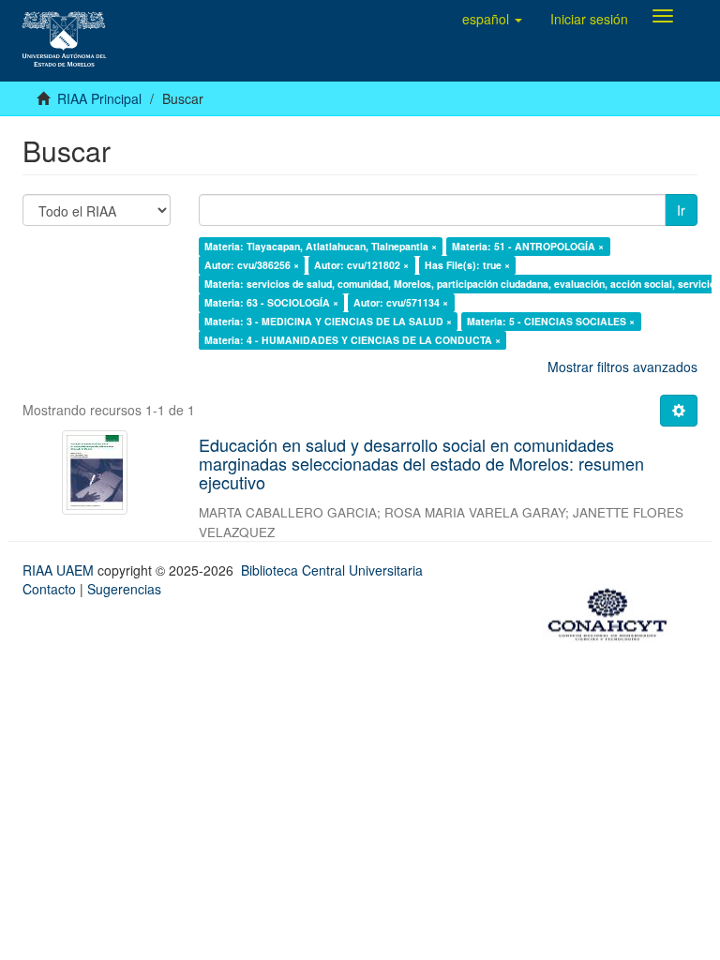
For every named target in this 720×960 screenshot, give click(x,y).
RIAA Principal (99, 98)
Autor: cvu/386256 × (251, 265)
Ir (681, 210)
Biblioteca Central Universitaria (332, 570)
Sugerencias (124, 588)
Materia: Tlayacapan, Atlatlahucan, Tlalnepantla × (320, 246)
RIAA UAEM (60, 570)
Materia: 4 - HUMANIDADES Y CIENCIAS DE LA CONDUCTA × (352, 340)
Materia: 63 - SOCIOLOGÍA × (271, 302)
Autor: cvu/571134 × (400, 302)
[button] (492, 19)
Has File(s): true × (467, 265)
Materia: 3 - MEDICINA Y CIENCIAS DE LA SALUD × (328, 321)
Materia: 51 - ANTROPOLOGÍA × (528, 246)
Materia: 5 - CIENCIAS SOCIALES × (551, 321)
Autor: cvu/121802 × (361, 265)
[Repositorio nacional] (613, 611)
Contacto (49, 588)
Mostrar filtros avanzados (623, 366)
